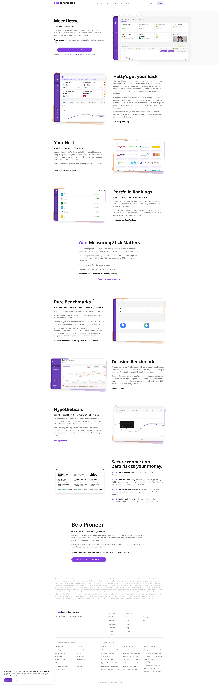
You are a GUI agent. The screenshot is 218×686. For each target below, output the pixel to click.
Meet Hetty (104, 646)
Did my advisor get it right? (153, 671)
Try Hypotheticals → (62, 441)
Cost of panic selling (129, 646)
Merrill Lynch (59, 650)
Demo (107, 3)
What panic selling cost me (132, 653)
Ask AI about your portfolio (110, 650)
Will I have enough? (129, 666)
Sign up (160, 3)
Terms (145, 620)
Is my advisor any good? (152, 650)
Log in (152, 3)
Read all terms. (148, 598)
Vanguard (80, 650)
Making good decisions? (152, 646)
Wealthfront (81, 663)
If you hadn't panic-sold (109, 663)
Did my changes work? (130, 669)
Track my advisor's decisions (153, 656)
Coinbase (80, 666)
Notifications (113, 635)
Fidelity (79, 646)
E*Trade (79, 653)
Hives (111, 631)
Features (129, 617)
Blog (127, 3)
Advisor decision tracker (152, 668)
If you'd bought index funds (110, 669)
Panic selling (127, 650)
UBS (56, 663)
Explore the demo (75, 54)
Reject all (17, 680)
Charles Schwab (60, 669)
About (114, 3)
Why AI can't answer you (152, 653)
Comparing (112, 624)
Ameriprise (58, 656)
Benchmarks (113, 617)
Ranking (112, 620)
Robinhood (80, 656)
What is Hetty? (105, 656)
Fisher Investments (61, 666)
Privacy (145, 617)
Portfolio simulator (107, 659)
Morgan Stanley (60, 653)
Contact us (129, 631)
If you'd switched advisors (109, 666)
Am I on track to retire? (130, 663)
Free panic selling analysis (131, 656)
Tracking (112, 628)
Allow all (8, 680)
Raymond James (60, 659)
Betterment (81, 659)
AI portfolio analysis (107, 653)
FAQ (121, 3)
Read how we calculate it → (109, 279)
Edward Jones (59, 646)
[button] (74, 50)
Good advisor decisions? (152, 665)
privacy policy (19, 676)
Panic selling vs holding (130, 659)
